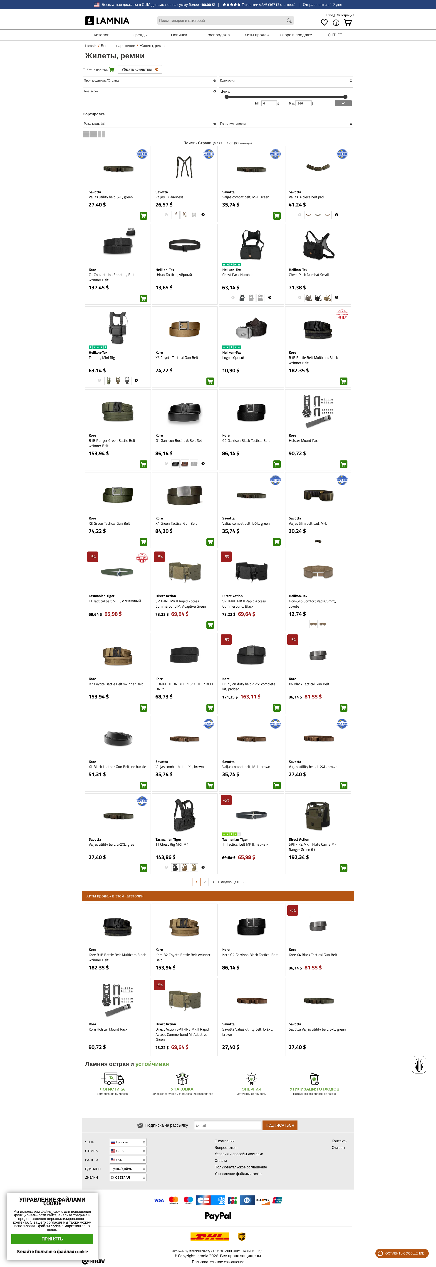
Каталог (101, 35)
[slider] (227, 97)
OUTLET (335, 35)
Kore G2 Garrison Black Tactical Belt (250, 954)
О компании (225, 1141)
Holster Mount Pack (304, 440)
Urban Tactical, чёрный (174, 274)
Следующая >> (231, 882)
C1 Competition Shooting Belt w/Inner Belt (112, 277)
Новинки (179, 35)
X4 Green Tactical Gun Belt (176, 523)
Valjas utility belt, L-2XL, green (112, 844)
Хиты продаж (256, 35)
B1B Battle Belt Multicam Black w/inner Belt (313, 360)
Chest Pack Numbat (237, 274)
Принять (52, 1238)
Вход (330, 14)
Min (258, 103)
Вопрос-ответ (226, 1147)
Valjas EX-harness (169, 197)
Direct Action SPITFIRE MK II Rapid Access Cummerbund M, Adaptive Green (182, 1034)
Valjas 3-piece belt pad (306, 197)
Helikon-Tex (165, 269)
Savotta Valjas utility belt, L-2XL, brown (247, 1031)
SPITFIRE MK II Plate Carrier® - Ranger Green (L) (313, 847)
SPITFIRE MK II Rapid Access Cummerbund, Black (244, 603)
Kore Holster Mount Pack (108, 1029)
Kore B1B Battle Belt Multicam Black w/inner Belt (117, 957)
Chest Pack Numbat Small (309, 274)
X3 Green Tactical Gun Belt (109, 523)
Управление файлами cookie (238, 1173)
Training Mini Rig (102, 357)
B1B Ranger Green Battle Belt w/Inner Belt (112, 443)
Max (292, 103)
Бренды (140, 35)
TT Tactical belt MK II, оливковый (115, 601)
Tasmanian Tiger (101, 596)
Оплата (221, 1160)
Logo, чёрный (233, 357)
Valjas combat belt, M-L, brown (246, 766)
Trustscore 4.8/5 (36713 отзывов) (268, 4)
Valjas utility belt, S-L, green (111, 197)
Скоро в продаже (296, 35)
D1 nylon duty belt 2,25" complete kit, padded (248, 686)
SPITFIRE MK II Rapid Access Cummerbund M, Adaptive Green (181, 603)
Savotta (95, 192)
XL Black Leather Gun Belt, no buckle (117, 766)
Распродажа (218, 35)
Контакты (339, 1141)
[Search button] (289, 20)
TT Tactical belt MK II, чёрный (245, 844)
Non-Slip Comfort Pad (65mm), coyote (312, 603)
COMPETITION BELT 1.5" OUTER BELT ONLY (184, 686)
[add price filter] (343, 103)
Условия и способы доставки (239, 1154)
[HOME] (107, 20)
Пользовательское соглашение (241, 1167)
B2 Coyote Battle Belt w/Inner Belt (116, 684)
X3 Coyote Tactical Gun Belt (177, 357)
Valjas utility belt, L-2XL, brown (313, 766)
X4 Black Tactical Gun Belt (309, 684)
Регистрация (345, 14)
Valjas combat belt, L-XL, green (246, 523)
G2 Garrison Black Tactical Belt (246, 440)
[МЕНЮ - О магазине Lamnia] (336, 22)
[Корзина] (348, 22)
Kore (92, 269)
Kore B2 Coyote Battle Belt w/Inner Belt (183, 957)
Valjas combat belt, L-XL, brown (180, 766)
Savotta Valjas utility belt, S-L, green (317, 1029)
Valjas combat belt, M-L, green (245, 197)
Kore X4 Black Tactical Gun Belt (313, 954)
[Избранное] (324, 22)
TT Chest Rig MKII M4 (172, 844)
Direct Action (166, 596)
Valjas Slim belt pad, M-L (308, 523)
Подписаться (280, 1125)
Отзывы (338, 1147)
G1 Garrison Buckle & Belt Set (179, 440)
